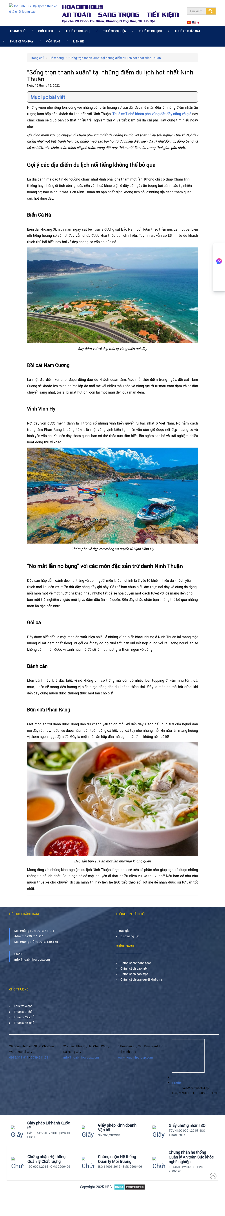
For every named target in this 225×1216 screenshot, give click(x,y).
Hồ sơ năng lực (128, 936)
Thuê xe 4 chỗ (23, 1006)
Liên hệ (78, 41)
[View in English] (194, 22)
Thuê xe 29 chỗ (23, 1017)
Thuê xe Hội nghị (78, 31)
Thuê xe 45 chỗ (23, 1023)
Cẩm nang (53, 41)
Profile (176, 1083)
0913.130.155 (48, 942)
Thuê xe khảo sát (187, 31)
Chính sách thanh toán (135, 963)
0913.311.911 (46, 931)
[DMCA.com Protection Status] (129, 1187)
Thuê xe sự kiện (114, 31)
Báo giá (124, 931)
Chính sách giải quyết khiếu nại (141, 979)
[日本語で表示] (198, 22)
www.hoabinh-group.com (135, 1057)
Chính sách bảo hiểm (134, 968)
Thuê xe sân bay (21, 41)
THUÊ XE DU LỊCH (150, 31)
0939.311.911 (40, 1057)
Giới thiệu (45, 31)
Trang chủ (17, 31)
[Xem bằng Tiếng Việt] (189, 22)
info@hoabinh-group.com (81, 1057)
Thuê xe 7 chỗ (23, 1012)
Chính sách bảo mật (133, 974)
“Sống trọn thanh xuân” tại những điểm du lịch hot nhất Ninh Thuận (115, 58)
